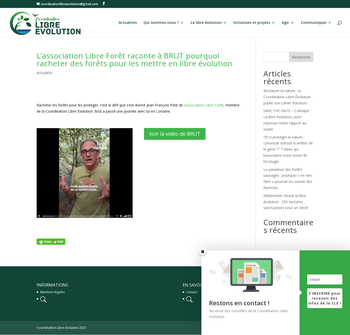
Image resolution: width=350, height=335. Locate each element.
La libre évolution (206, 23)
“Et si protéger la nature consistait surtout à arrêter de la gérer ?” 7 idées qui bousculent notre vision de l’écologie (288, 149)
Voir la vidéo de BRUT (174, 133)
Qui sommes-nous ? (161, 23)
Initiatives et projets (251, 23)
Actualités (128, 23)
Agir (285, 23)
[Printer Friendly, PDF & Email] (51, 241)
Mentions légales (52, 292)
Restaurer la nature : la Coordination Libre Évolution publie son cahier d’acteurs (287, 96)
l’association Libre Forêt (203, 105)
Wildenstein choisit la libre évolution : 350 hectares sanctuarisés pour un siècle (285, 201)
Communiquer (313, 23)
